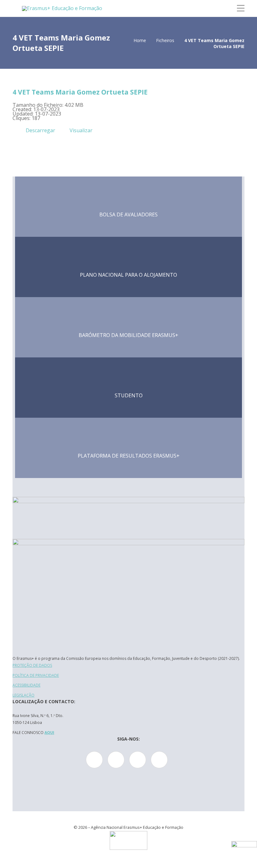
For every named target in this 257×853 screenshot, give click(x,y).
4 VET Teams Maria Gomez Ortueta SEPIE (80, 92)
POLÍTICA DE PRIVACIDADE (36, 675)
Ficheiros (165, 40)
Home (140, 40)
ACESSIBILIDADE (26, 685)
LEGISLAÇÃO (23, 695)
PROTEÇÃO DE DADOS (32, 665)
